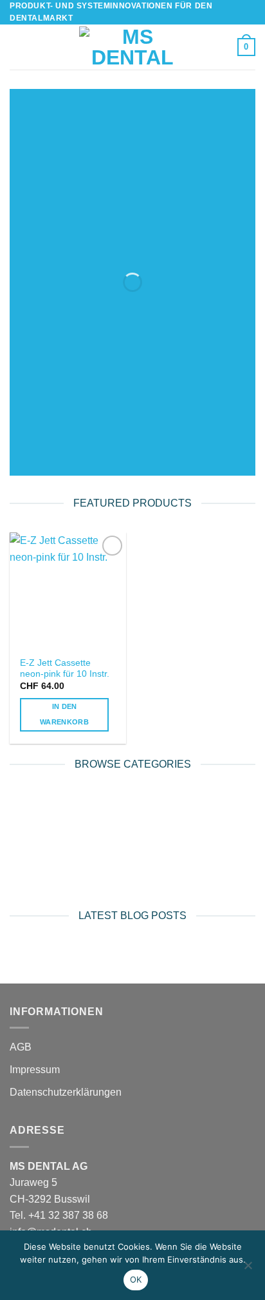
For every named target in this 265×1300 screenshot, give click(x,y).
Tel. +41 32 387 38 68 (59, 1215)
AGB (21, 1047)
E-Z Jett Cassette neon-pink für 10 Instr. (64, 668)
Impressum (35, 1069)
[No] (247, 1269)
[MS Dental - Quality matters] (132, 47)
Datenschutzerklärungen (66, 1092)
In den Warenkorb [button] (64, 714)
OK (136, 1279)
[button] (17, 47)
